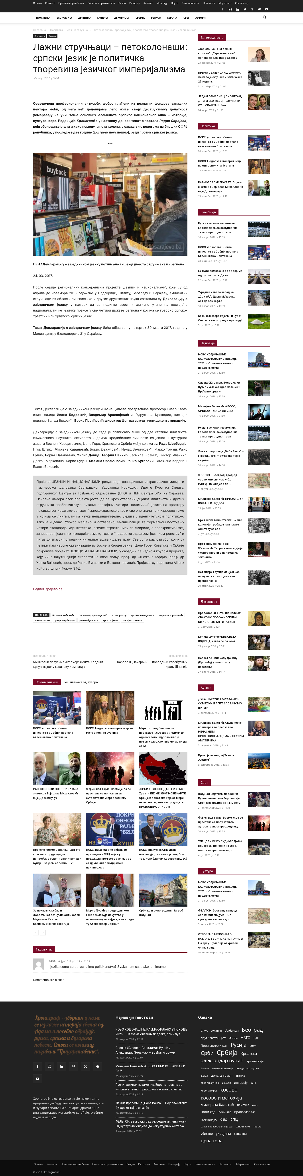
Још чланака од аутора (80, 682)
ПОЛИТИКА (43, 17)
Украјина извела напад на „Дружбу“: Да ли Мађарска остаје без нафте (216, 296)
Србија (227, 1052)
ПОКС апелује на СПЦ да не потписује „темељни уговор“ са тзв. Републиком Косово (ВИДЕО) (163, 854)
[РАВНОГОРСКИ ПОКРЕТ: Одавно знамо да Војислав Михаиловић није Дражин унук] (57, 768)
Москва (233, 1038)
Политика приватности (101, 3)
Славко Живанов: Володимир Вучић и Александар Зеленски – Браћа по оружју (220, 387)
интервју (241, 1082)
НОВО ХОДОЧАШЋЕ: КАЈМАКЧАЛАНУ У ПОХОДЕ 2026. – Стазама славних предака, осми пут (151, 1032)
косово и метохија (221, 1097)
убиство (207, 1133)
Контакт (50, 3)
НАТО (245, 1037)
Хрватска (249, 1053)
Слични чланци (47, 682)
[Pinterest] (244, 9)
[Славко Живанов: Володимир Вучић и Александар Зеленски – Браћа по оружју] (259, 388)
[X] (252, 9)
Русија (238, 1045)
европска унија (210, 1082)
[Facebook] (222, 9)
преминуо (209, 1119)
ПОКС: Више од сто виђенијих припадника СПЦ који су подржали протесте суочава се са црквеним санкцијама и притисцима (108, 858)
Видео (122, 3)
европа (240, 1075)
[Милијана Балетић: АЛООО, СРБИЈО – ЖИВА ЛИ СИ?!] (259, 412)
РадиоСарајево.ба (47, 589)
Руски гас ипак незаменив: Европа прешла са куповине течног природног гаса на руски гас (149, 1087)
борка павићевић (63, 615)
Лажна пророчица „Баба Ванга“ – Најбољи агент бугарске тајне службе (221, 456)
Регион (52, 36)
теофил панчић (132, 620)
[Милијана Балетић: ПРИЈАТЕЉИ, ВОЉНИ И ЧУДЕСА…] (259, 504)
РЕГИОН (156, 17)
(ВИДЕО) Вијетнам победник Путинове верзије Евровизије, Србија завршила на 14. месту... (220, 798)
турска (257, 1126)
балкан (205, 1068)
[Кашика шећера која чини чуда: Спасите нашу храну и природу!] (259, 321)
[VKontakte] (259, 9)
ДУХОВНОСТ (121, 17)
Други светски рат (213, 1038)
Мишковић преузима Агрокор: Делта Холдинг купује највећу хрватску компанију (68, 664)
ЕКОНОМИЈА (64, 17)
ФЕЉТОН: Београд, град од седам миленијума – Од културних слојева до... (217, 479)
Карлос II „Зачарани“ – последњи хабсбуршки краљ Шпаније (152, 664)
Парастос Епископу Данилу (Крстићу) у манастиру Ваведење (217, 662)
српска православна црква (216, 1126)
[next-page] (43, 932)
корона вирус (209, 1090)
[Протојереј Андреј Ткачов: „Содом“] (259, 761)
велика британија (222, 1068)
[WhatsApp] (68, 88)
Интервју (162, 3)
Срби (207, 1053)
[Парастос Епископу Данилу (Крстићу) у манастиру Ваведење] (259, 663)
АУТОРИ (200, 17)
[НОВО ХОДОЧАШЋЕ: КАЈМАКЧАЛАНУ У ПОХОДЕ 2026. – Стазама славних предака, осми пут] (259, 360)
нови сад (208, 1111)
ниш (255, 1105)
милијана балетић (217, 1104)
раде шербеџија (65, 620)
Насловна (39, 30)
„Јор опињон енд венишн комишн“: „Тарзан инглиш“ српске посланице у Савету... (218, 53)
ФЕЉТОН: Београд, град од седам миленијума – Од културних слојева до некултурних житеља (151, 1124)
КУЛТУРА (102, 17)
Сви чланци (242, 3)
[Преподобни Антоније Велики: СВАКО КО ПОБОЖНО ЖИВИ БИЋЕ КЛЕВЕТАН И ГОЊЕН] (259, 618)
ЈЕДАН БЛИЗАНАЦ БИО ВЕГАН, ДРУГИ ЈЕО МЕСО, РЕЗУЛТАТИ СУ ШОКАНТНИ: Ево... (220, 101)
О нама (37, 3)
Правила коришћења (71, 3)
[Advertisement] (110, 373)
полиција (224, 1112)
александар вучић (222, 1060)
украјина (223, 1133)
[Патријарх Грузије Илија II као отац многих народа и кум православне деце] (259, 577)
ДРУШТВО (84, 17)
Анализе (148, 3)
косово (229, 1089)
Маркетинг (225, 3)
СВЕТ (186, 17)
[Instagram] (230, 9)
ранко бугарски (88, 620)
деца (204, 1075)
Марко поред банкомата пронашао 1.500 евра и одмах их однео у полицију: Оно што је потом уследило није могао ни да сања (163, 737)
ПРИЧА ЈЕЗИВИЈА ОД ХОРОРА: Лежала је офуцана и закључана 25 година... (220, 77)
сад (223, 1119)
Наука (174, 3)
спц (234, 1119)
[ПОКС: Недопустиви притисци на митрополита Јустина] (110, 708)
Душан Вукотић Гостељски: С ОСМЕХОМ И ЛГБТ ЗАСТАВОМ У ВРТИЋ (220, 703)
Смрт (253, 1045)
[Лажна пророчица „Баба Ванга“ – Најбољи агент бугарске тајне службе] (259, 457)
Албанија (216, 1030)
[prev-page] (36, 932)
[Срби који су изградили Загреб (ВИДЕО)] (163, 890)
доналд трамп (221, 1076)
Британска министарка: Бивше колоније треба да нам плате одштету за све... (220, 524)
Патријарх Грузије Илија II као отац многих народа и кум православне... (219, 576)
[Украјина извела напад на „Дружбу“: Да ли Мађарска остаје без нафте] (259, 298)
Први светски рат (214, 1045)
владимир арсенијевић (93, 615)
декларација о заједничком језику (133, 615)
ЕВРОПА (172, 17)
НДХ (256, 1038)
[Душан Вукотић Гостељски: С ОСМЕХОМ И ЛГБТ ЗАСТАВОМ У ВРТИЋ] (259, 704)
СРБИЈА (140, 17)
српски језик (110, 620)
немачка (243, 1105)
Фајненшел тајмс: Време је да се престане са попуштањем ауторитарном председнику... (220, 822)
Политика (56, 30)
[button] (264, 18)
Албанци (232, 1030)
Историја (134, 3)
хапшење (240, 1134)
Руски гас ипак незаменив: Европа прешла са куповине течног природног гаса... (217, 228)
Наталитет (209, 3)
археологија (255, 1061)
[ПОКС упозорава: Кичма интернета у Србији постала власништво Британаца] (57, 708)
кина (253, 1082)
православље (244, 1112)
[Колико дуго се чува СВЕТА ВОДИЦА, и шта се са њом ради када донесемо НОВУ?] (259, 642)
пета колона (42, 620)
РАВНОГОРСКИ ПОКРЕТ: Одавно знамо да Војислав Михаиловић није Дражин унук (55, 793)
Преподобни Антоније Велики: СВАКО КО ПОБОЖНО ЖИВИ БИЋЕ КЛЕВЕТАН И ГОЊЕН (219, 617)
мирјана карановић (171, 615)
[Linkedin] (237, 9)
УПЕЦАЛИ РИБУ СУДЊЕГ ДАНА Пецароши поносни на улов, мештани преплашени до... (220, 846)
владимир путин (247, 1068)
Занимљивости (190, 3)
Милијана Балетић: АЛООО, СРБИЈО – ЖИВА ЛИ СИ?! (150, 1068)
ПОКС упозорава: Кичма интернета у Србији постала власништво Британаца (53, 733)
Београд (252, 1029)
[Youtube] (266, 9)
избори (226, 1082)
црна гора (211, 1140)
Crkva (204, 1031)
